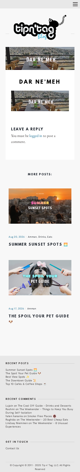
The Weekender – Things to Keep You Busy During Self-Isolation (39, 410)
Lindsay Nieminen (17, 423)
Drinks (42, 236)
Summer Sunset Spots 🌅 (38, 245)
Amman (32, 236)
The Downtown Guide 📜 (21, 380)
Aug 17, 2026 (16, 308)
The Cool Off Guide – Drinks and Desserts (44, 405)
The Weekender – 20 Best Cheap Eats (44, 419)
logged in (35, 135)
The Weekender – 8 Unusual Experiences (37, 424)
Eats (49, 236)
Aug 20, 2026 (17, 236)
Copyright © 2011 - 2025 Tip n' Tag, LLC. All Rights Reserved (41, 467)
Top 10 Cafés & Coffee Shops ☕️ (26, 383)
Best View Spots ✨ (17, 376)
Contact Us (12, 448)
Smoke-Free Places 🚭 (41, 416)
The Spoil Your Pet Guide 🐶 (23, 373)
